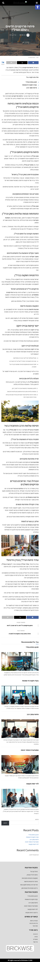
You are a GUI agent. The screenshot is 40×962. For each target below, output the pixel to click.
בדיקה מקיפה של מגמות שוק (29, 888)
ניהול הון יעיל (34, 872)
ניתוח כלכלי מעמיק (32, 875)
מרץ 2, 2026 (27, 650)
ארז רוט (21, 35)
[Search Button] (3, 3)
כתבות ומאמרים (31, 57)
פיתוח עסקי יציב (31, 88)
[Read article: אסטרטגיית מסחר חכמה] (20, 764)
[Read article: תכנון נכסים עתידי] (20, 661)
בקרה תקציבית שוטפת (29, 85)
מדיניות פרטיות (33, 923)
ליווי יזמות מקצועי (32, 784)
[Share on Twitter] (22, 62)
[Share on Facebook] (33, 62)
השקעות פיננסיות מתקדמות (30, 878)
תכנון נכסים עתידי (31, 82)
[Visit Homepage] (20, 2)
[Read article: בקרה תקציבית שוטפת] (20, 695)
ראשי (37, 57)
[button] (37, 7)
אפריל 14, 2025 (12, 35)
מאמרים (35, 939)
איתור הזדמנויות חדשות (31, 881)
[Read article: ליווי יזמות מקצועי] (20, 798)
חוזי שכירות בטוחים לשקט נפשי (29, 885)
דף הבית (35, 934)
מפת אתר (35, 926)
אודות (36, 937)
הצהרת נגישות (34, 921)
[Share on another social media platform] (11, 62)
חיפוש (37, 819)
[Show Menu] (37, 3)
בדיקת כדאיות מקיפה (31, 913)
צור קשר (35, 942)
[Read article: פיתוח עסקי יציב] (20, 728)
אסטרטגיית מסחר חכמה (30, 750)
